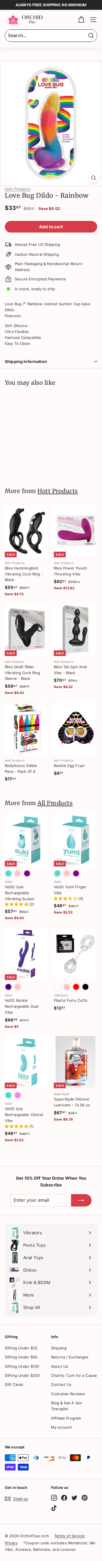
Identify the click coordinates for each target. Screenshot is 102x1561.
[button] (17, 904)
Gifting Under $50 (21, 1357)
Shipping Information (26, 361)
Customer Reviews (68, 1394)
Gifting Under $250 (22, 1375)
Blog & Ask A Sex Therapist (66, 1406)
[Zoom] (93, 178)
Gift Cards (14, 1384)
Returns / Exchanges (69, 1357)
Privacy (11, 1543)
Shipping (59, 1348)
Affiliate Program (66, 1418)
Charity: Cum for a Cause (74, 1375)
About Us (59, 1366)
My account (61, 1427)
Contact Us (61, 1384)
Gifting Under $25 (21, 1348)
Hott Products (17, 189)
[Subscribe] (81, 1200)
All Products (55, 803)
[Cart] (81, 19)
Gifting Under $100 (22, 1366)
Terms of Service (69, 1536)
